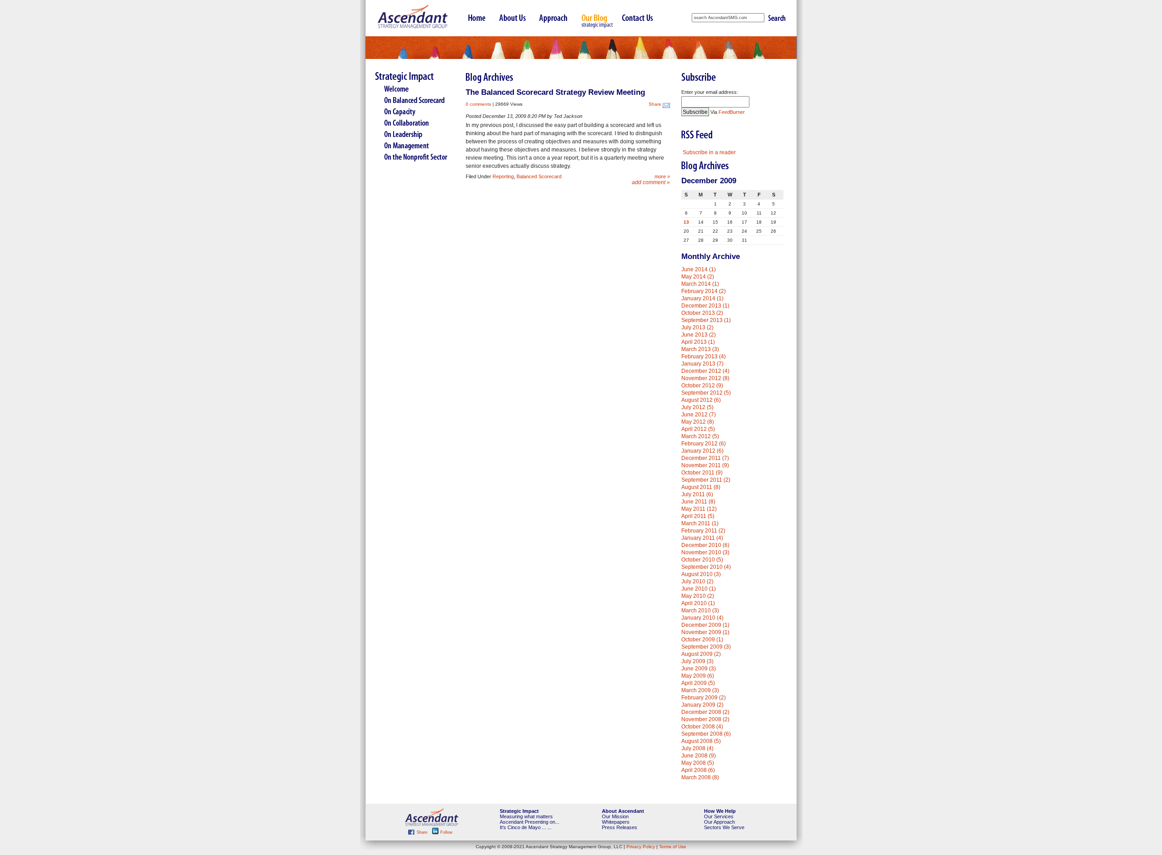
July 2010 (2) (697, 581)
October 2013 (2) (702, 313)
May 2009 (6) (697, 676)
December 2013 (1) (705, 306)
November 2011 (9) (705, 465)
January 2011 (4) (702, 538)
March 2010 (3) (700, 610)
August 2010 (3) (701, 574)
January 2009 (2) (702, 705)
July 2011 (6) (697, 494)
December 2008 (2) (705, 712)
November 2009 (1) (705, 632)
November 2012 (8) (705, 378)
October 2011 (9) (702, 472)
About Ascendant (623, 811)
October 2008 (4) (702, 726)
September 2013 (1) (706, 320)
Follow (446, 832)
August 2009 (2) (701, 654)
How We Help (720, 811)
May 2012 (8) (697, 422)
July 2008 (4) (697, 748)
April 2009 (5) (698, 683)
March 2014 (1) (700, 284)
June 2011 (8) (698, 501)
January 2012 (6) (702, 451)
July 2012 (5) (697, 407)
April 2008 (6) (698, 770)
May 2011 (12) (699, 509)
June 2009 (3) (698, 668)
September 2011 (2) (705, 480)
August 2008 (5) (701, 741)
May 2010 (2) (697, 596)
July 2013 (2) (697, 327)
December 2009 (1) (705, 625)
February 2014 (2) (703, 291)
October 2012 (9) (702, 385)
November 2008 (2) (705, 719)
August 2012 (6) (701, 400)
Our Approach (719, 822)
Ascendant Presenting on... (529, 822)
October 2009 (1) (702, 639)
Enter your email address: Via (713, 102)
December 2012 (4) (705, 371)
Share (655, 104)
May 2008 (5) (697, 763)
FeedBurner (732, 112)
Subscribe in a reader (709, 152)
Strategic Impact (519, 811)
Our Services (719, 816)
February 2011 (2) (703, 531)
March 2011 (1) (700, 523)
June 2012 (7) (698, 414)
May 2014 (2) (697, 277)
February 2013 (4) (703, 356)
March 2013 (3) (700, 349)
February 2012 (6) (703, 443)
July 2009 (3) (697, 661)
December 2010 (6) (705, 545)
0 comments (478, 104)
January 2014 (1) (702, 298)
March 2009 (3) (700, 690)
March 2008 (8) (700, 777)
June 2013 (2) (698, 335)
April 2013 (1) (698, 342)
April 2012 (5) (698, 429)
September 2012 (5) (706, 393)
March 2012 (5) (700, 436)
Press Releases (619, 827)
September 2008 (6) (706, 734)
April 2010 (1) (698, 603)
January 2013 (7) (702, 364)
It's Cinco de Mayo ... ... (525, 827)
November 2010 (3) (705, 552)
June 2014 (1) (698, 269)
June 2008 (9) (698, 755)
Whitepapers (616, 822)
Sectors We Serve (724, 827)
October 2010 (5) (702, 560)
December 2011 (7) (705, 458)
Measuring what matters (526, 816)
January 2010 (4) (702, 618)
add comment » (651, 182)
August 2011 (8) (700, 487)
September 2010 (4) (706, 567)
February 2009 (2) (703, 697)
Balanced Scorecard (539, 176)
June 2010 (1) (698, 589)
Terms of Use (672, 846)
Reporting (503, 176)
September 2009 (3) (706, 647)
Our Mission (615, 816)
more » (662, 176)
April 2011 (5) (697, 516)
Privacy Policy (640, 846)
